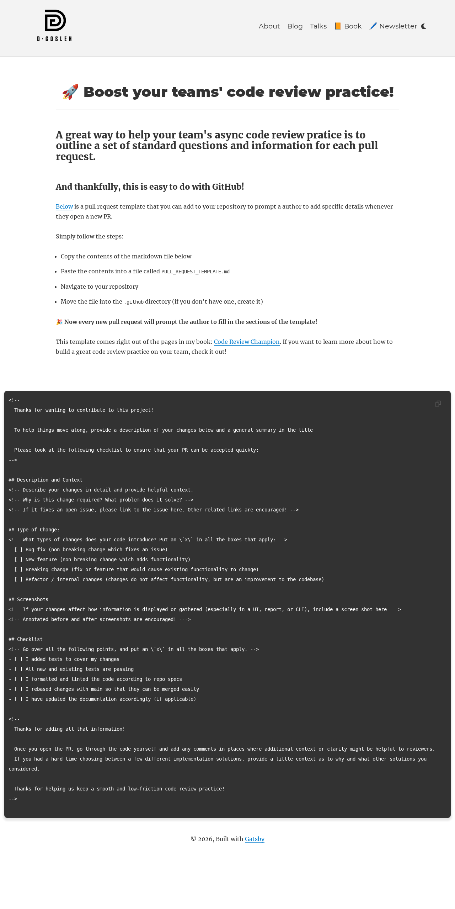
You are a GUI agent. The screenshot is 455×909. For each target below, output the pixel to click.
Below (64, 206)
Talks (318, 26)
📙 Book (348, 26)
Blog (295, 26)
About (269, 26)
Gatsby (254, 838)
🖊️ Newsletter (393, 26)
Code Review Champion (247, 341)
